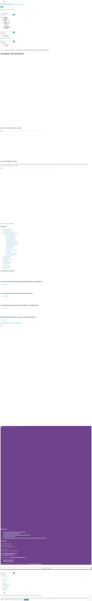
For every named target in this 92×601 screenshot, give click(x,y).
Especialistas (7, 22)
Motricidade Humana (11, 241)
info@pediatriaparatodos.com (10, 553)
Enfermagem (9, 238)
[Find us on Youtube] (3, 2)
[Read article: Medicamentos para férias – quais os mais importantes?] (46, 312)
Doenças (5, 262)
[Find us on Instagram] (2, 2)
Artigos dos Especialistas (9, 234)
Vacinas (5, 268)
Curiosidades (6, 259)
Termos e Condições (8, 561)
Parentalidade (9, 246)
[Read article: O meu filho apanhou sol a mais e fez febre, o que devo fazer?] (46, 300)
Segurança (5, 266)
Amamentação (6, 231)
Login (2, 7)
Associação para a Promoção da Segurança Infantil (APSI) (16, 535)
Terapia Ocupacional (10, 254)
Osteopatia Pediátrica (11, 244)
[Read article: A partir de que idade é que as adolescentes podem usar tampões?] (46, 276)
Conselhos (5, 256)
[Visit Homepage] (6, 3)
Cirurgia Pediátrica (10, 237)
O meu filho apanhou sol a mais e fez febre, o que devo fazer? (20, 305)
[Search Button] (14, 15)
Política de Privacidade (8, 560)
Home (5, 13)
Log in (4, 590)
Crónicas (6, 36)
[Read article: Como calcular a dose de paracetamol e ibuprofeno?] (46, 288)
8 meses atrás (4, 296)
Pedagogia (8, 247)
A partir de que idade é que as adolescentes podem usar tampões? (21, 281)
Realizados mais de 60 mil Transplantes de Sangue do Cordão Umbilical (32, 50)
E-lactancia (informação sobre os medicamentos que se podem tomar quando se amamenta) (24, 538)
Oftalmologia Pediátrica (11, 243)
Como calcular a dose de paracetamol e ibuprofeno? (17, 293)
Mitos (4, 265)
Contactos (6, 26)
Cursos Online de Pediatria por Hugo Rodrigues (14, 532)
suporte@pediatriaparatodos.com (18, 557)
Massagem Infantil (10, 240)
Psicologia (8, 248)
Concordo (26, 599)
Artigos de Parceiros (9, 50)
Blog (5, 20)
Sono (7, 251)
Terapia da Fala (9, 253)
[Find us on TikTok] (4, 2)
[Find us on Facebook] (1, 2)
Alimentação (6, 229)
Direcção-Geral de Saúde (9, 536)
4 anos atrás (4, 284)
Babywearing (9, 235)
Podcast (6, 46)
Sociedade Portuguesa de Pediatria (11, 533)
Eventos (5, 263)
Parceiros (6, 23)
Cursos (6, 19)
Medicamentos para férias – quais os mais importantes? (18, 317)
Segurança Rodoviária (11, 250)
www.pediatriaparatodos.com (7, 555)
